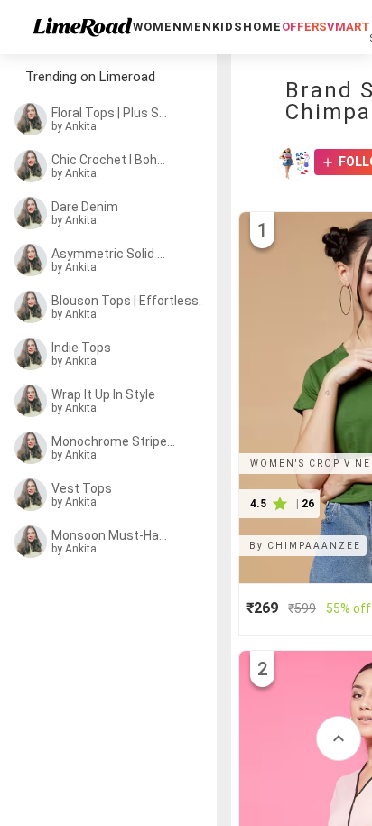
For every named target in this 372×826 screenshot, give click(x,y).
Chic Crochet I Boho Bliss (110, 160)
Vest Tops (81, 488)
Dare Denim (84, 207)
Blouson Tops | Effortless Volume (129, 300)
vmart (348, 26)
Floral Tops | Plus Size (110, 113)
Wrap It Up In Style (103, 394)
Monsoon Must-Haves (110, 535)
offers (304, 26)
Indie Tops (81, 347)
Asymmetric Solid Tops (110, 253)
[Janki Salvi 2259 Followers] (294, 163)
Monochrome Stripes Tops (113, 441)
